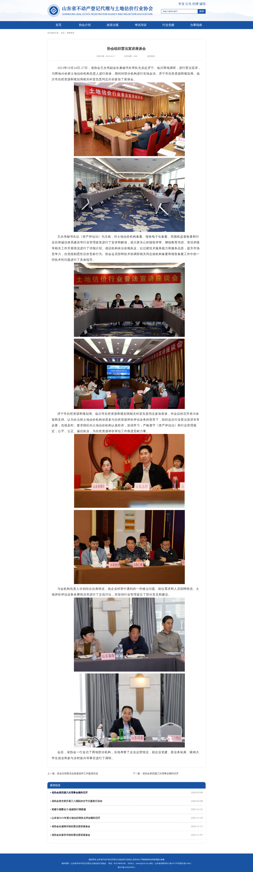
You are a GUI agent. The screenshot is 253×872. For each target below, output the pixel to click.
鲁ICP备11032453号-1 (126, 867)
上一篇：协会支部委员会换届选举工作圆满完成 (72, 773)
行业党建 (168, 24)
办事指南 (196, 24)
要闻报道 (70, 33)
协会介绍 (85, 24)
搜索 (201, 11)
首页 (58, 24)
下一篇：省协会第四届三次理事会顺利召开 (156, 773)
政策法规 (113, 24)
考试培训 (141, 24)
